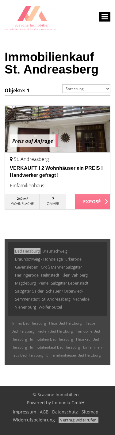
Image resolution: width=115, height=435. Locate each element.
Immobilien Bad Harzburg (51, 339)
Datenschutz (65, 412)
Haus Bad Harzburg (65, 323)
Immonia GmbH (68, 402)
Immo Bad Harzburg (29, 323)
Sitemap (90, 412)
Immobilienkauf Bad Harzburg (55, 347)
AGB (44, 412)
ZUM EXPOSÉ (92, 202)
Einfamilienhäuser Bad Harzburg (73, 355)
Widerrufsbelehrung (34, 420)
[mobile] (104, 17)
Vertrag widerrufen (78, 420)
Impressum (24, 412)
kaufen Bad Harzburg (55, 331)
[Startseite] (32, 17)
